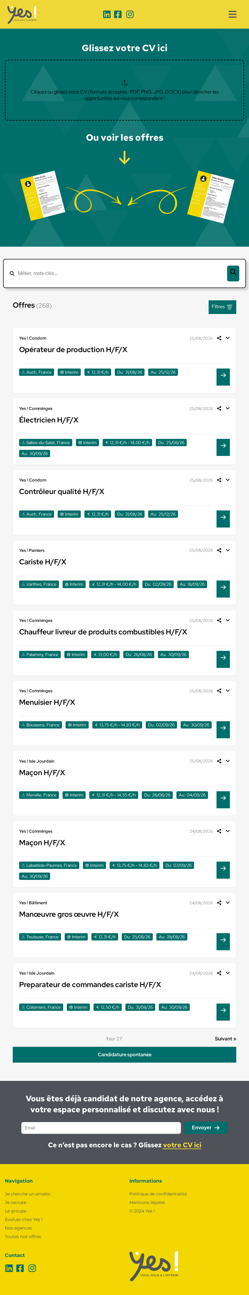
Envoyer (201, 1127)
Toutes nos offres (23, 1236)
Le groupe (15, 1211)
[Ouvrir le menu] (232, 14)
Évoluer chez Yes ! (24, 1219)
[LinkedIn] (107, 14)
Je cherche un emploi (27, 1194)
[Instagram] (130, 14)
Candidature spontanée (125, 1054)
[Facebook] (118, 14)
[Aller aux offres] (124, 156)
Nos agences (18, 1228)
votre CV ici (182, 1145)
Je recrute (15, 1202)
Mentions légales (147, 1202)
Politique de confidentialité (158, 1194)
